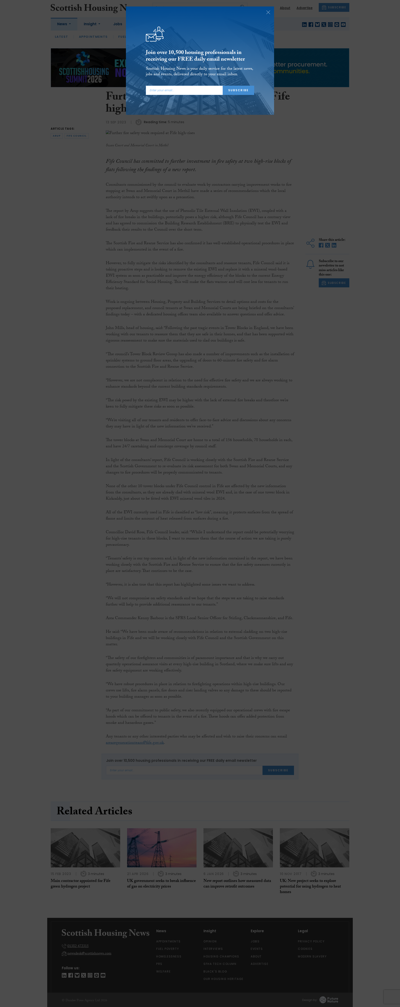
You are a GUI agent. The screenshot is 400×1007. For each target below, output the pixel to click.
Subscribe (238, 90)
